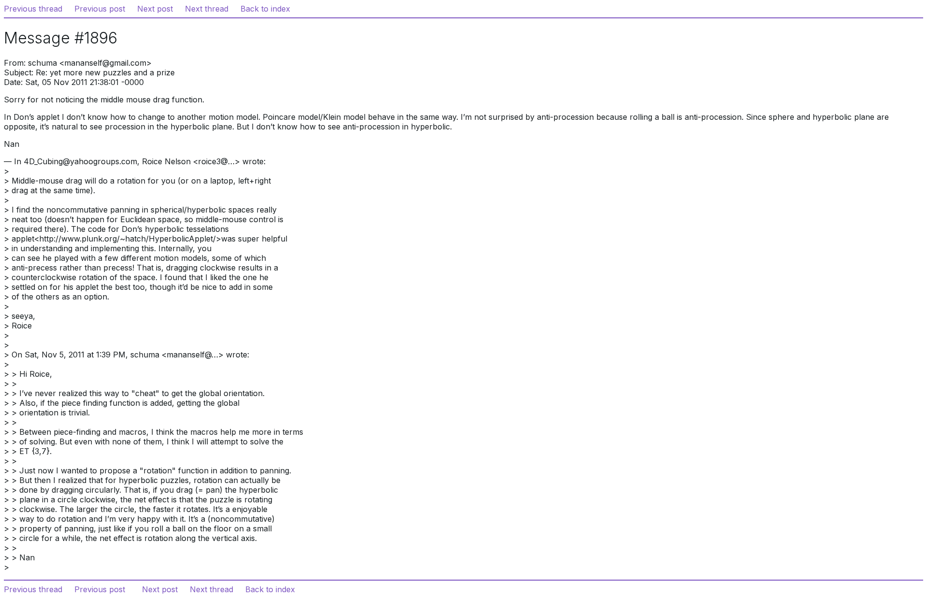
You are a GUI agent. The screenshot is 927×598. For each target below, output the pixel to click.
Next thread (206, 9)
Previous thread (33, 9)
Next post (155, 9)
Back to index (265, 9)
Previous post (99, 9)
